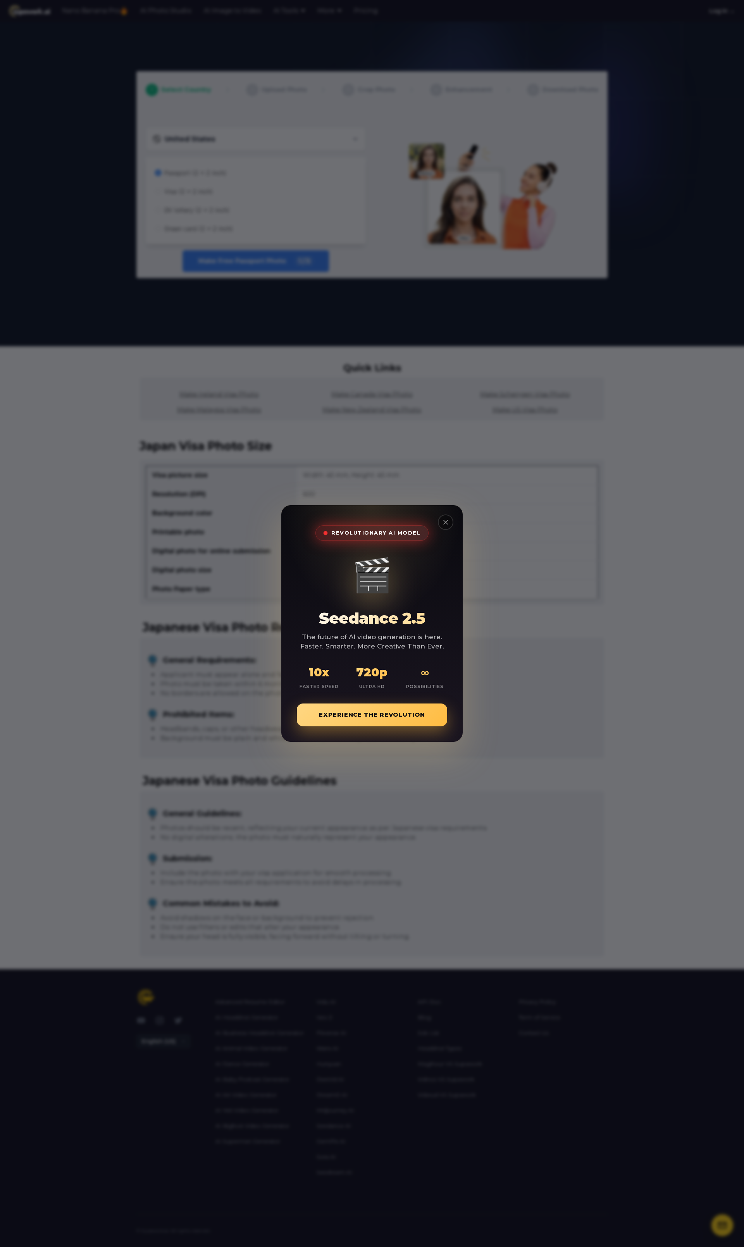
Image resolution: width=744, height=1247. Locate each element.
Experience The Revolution (372, 714)
